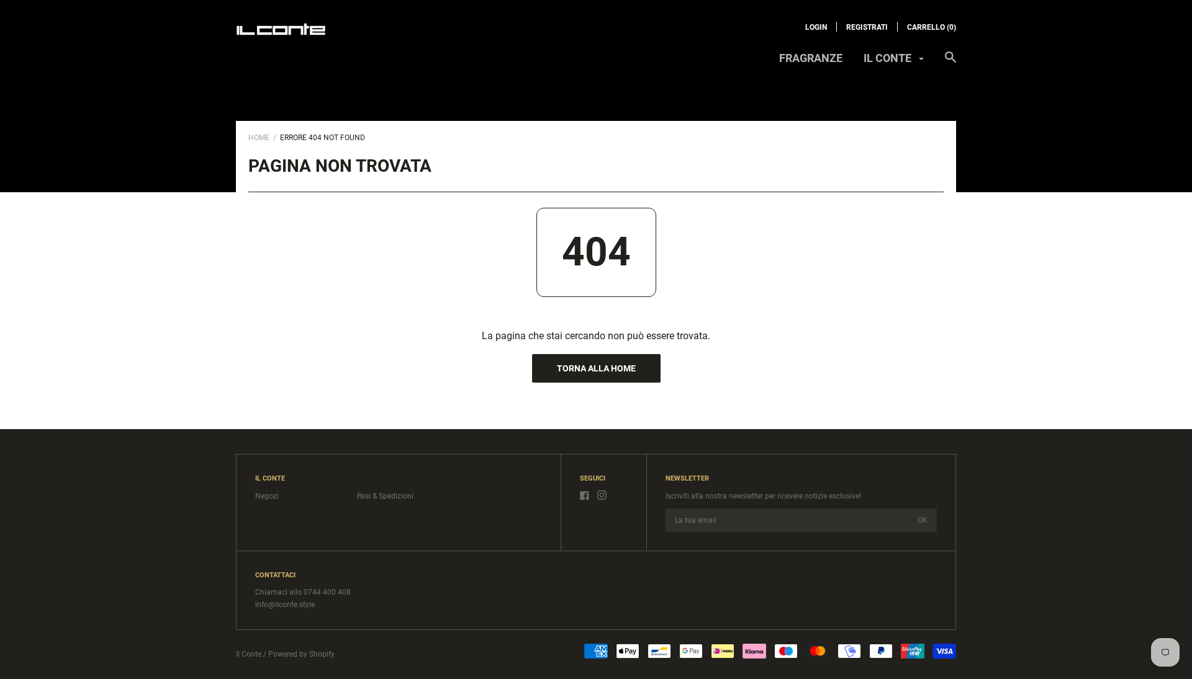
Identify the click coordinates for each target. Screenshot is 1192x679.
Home (258, 137)
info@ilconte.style (285, 604)
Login (816, 27)
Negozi (267, 496)
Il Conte (248, 654)
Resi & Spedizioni (385, 496)
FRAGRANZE (810, 57)
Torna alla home (596, 368)
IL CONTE (889, 57)
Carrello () (931, 27)
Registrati (867, 27)
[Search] (950, 63)
